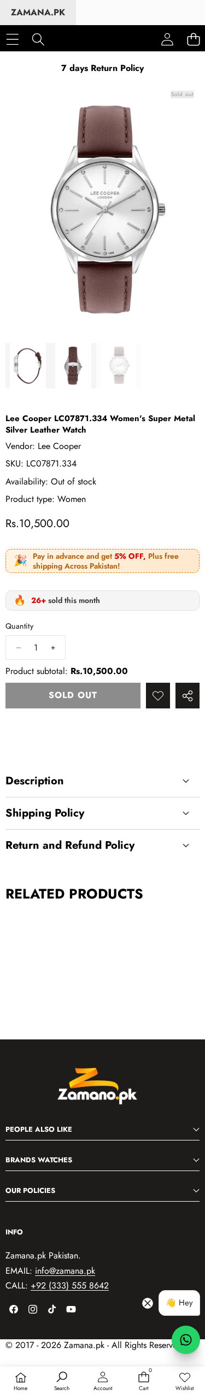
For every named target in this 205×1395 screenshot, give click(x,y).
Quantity (19, 626)
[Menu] (12, 39)
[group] (28, 365)
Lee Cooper (59, 446)
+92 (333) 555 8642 (70, 1285)
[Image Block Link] (102, 1092)
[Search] (38, 39)
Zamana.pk (38, 12)
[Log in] (167, 39)
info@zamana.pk (65, 1270)
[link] (184, 1382)
